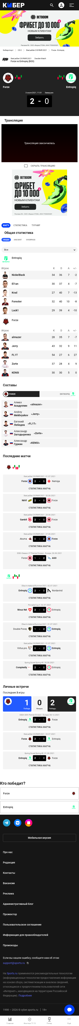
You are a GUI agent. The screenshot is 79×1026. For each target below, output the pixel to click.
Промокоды (10, 945)
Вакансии (9, 883)
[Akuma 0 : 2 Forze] (16, 76)
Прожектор (10, 914)
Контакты (9, 872)
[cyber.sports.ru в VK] (18, 823)
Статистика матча (40, 488)
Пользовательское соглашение (22, 924)
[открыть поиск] (51, 5)
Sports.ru (12, 973)
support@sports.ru (14, 963)
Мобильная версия (39, 837)
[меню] (71, 5)
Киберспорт (8, 50)
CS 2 (20, 50)
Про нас (7, 852)
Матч (6, 225)
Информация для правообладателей (25, 934)
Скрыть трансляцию (43, 166)
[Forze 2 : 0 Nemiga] (21, 76)
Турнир (36, 225)
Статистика (20, 225)
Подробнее (25, 995)
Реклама (8, 893)
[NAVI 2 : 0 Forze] (19, 78)
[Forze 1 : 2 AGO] (15, 78)
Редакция (9, 862)
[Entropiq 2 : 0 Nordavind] (63, 76)
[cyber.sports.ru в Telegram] (7, 823)
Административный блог (18, 903)
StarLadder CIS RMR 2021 (36, 50)
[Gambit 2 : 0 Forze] (18, 78)
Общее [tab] (6, 240)
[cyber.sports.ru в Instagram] (29, 823)
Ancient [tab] (18, 240)
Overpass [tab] (30, 240)
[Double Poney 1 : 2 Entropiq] (61, 77)
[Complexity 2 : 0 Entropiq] (58, 78)
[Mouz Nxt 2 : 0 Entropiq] (62, 78)
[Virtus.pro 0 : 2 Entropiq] (59, 76)
